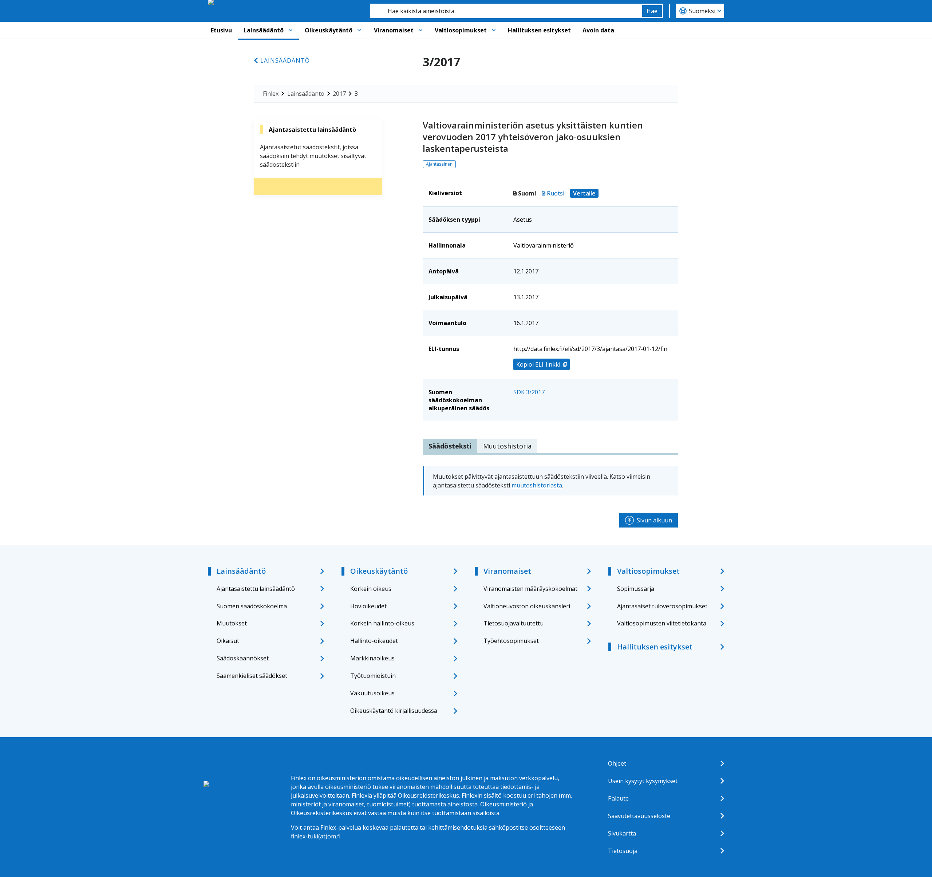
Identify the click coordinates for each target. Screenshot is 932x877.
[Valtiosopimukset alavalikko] (493, 30)
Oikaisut (228, 641)
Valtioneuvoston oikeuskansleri (526, 606)
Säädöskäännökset (243, 658)
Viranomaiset (394, 30)
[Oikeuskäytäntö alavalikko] (359, 30)
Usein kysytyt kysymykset (643, 781)
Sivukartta (622, 833)
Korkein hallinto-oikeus (382, 623)
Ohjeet (617, 763)
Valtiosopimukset (461, 30)
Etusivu (221, 30)
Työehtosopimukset (511, 641)
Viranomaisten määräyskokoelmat (530, 589)
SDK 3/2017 (529, 392)
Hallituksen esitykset (539, 30)
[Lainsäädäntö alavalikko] (290, 30)
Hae (652, 11)
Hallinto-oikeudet (374, 641)
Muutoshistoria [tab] (507, 446)
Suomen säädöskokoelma (252, 606)
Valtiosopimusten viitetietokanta (661, 623)
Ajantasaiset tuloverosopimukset (662, 606)
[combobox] (506, 11)
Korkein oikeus (370, 589)
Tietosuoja (622, 851)
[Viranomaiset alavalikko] (420, 30)
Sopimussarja (635, 589)
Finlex (271, 94)
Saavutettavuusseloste (639, 816)
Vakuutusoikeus (372, 693)
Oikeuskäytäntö (328, 30)
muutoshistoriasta (537, 485)
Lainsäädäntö (264, 30)
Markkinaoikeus (372, 658)
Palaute (618, 798)
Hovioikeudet (368, 606)
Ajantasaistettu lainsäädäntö (256, 589)
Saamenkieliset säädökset (252, 676)
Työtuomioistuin (373, 676)
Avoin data (598, 30)
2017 (339, 94)
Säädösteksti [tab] (450, 446)
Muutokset (232, 623)
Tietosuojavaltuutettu (513, 623)
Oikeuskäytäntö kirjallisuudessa (393, 711)
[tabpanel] (550, 480)
